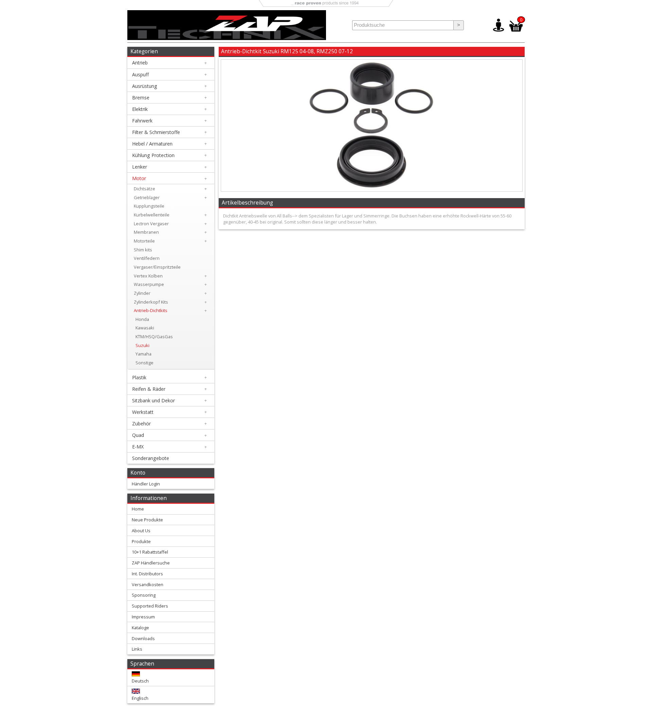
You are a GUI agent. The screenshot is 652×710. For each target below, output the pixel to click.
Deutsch (140, 681)
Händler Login (146, 484)
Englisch (140, 698)
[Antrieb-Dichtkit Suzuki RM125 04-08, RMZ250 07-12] (371, 190)
